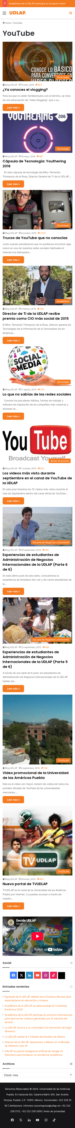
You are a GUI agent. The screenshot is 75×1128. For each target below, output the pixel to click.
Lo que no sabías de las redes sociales (37, 394)
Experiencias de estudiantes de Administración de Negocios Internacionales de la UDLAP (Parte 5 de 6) (35, 659)
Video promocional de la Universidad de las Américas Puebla (36, 775)
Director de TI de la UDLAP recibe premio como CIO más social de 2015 (36, 316)
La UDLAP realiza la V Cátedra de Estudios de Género (35, 1036)
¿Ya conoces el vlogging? (25, 89)
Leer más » (13, 107)
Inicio (8, 22)
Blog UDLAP (11, 84)
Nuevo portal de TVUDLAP (25, 883)
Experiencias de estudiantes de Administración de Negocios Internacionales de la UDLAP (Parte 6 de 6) (35, 562)
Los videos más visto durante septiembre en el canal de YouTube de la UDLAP (37, 478)
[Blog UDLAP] (17, 13)
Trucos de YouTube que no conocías (35, 237)
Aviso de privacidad (54, 1111)
